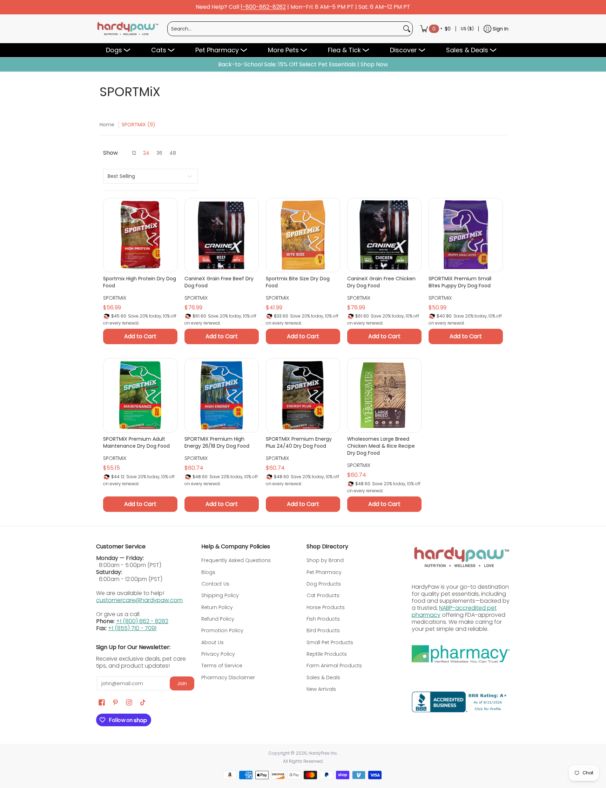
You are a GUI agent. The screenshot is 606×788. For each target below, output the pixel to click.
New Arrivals (321, 689)
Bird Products (323, 630)
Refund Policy (217, 618)
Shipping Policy (220, 595)
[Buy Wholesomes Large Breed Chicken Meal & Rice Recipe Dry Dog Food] (384, 395)
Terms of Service (221, 665)
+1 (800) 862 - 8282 (142, 621)
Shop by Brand (325, 560)
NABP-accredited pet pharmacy (454, 611)
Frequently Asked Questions (236, 560)
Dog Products (324, 583)
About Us (212, 642)
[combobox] (284, 29)
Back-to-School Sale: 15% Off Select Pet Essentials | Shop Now (303, 64)
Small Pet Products (330, 642)
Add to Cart (140, 336)
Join (182, 683)
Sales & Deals (323, 677)
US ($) (467, 29)
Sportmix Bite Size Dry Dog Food (298, 282)
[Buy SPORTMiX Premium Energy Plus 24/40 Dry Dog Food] (303, 395)
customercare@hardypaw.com (139, 600)
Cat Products (323, 595)
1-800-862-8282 (263, 7)
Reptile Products (327, 653)
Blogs (208, 572)
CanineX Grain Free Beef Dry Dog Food (219, 282)
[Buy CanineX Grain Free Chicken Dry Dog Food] (384, 235)
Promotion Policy (222, 630)
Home (107, 124)
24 (146, 153)
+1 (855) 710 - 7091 (132, 628)
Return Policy (217, 607)
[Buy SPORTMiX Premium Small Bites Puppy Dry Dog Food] (466, 235)
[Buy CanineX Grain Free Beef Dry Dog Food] (222, 235)
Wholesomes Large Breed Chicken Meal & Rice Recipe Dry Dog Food (381, 445)
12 (134, 153)
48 (172, 153)
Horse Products (326, 607)
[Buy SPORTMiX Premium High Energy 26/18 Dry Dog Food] (222, 395)
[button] (102, 702)
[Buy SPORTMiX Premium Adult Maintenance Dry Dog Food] (140, 395)
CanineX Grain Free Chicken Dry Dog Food (381, 282)
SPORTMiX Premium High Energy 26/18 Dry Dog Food (216, 442)
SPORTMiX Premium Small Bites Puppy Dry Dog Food (460, 282)
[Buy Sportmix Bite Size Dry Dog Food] (303, 235)
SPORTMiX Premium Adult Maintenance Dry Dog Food (136, 442)
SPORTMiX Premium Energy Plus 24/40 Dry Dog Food (299, 442)
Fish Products (323, 618)
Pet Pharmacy (324, 572)
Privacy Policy (218, 653)
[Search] (406, 29)
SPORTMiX (114, 297)
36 (159, 153)
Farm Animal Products (334, 665)
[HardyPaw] (127, 29)
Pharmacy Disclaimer (228, 677)
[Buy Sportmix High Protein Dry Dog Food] (140, 235)
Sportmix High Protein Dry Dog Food (139, 282)
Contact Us (215, 583)
